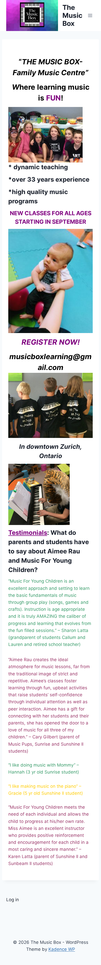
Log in (12, 899)
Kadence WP (61, 949)
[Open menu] (90, 15)
